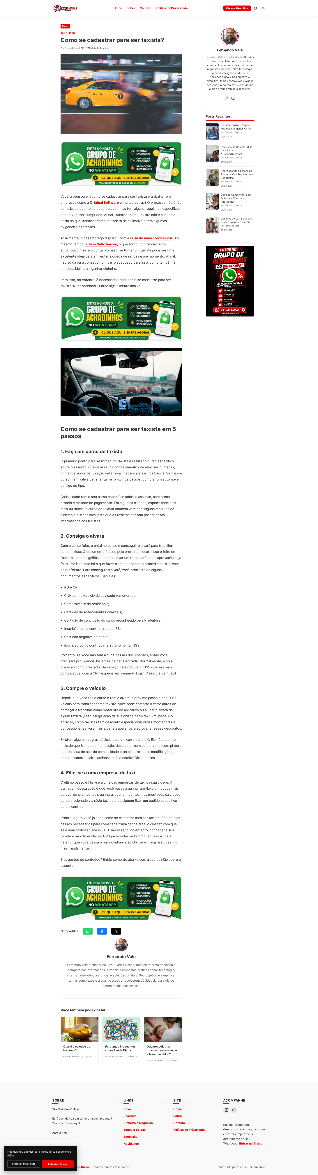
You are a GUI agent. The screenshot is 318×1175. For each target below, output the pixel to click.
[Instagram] (227, 98)
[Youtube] (233, 98)
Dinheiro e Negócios (138, 1123)
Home (118, 8)
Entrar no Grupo (250, 1143)
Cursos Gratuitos (237, 8)
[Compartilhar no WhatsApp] (88, 931)
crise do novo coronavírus (151, 238)
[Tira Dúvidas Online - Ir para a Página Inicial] (65, 8)
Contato (145, 8)
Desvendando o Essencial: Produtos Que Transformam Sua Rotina (237, 174)
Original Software (104, 202)
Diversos (129, 1116)
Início (64, 32)
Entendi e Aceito (57, 1164)
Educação (130, 1136)
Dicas (65, 26)
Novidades (131, 1143)
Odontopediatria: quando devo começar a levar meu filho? (162, 1050)
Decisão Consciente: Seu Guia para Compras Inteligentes (236, 198)
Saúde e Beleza (134, 1129)
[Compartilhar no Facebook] (102, 931)
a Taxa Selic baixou (101, 244)
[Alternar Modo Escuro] (263, 8)
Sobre (131, 8)
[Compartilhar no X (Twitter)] (116, 931)
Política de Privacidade (172, 8)
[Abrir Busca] (255, 8)
